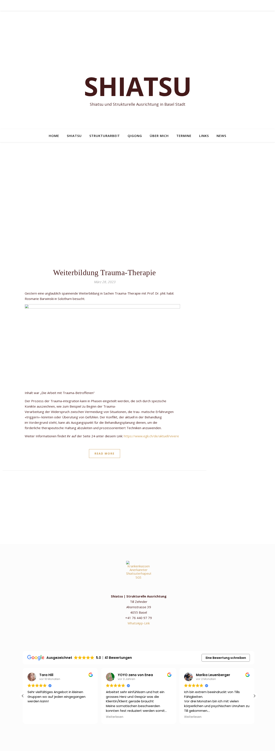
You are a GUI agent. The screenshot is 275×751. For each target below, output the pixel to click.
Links (204, 135)
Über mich (159, 135)
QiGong (135, 135)
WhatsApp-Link (139, 623)
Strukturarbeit (104, 135)
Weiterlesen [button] (114, 717)
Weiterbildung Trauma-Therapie (104, 272)
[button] (254, 696)
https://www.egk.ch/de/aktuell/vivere (151, 436)
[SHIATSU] (137, 70)
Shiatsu (74, 135)
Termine (183, 135)
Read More (105, 453)
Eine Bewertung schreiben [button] (226, 658)
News (221, 135)
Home (54, 135)
